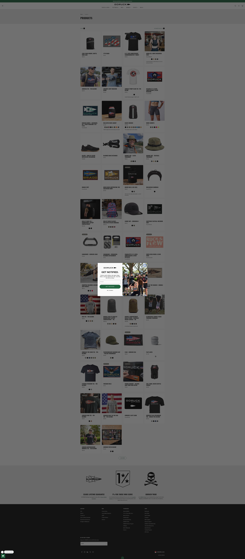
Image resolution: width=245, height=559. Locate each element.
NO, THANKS (110, 290)
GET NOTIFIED (110, 286)
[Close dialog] (145, 265)
